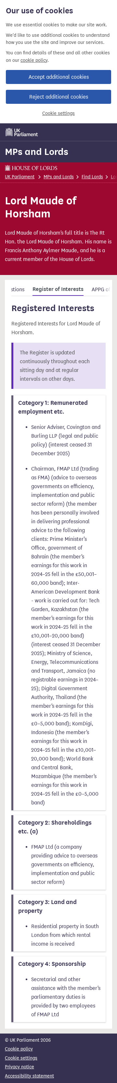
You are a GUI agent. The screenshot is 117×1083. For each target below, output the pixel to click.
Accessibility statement (29, 1076)
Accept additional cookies (59, 77)
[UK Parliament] (22, 132)
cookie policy (33, 60)
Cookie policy (19, 1049)
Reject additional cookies (58, 97)
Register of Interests (58, 289)
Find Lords (92, 177)
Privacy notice (19, 1067)
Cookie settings (58, 113)
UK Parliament (19, 177)
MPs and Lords (36, 152)
